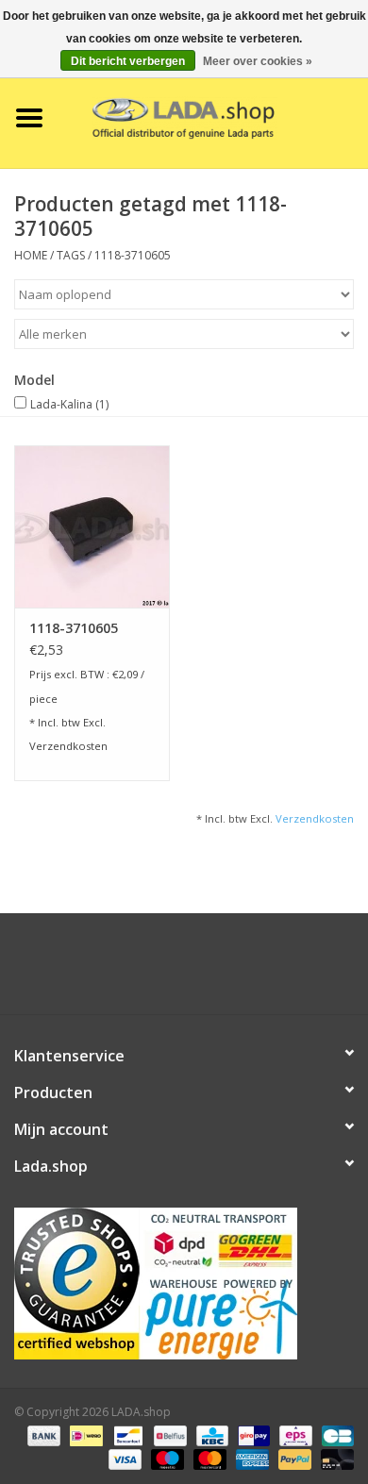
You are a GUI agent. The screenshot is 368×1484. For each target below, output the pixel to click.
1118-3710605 (132, 255)
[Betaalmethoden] (42, 1434)
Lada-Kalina (69, 404)
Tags (71, 255)
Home (30, 255)
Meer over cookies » (257, 61)
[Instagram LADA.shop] (235, 971)
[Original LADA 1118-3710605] (92, 527)
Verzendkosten (68, 746)
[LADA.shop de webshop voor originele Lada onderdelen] (213, 116)
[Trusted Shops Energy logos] (184, 1283)
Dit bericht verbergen (128, 61)
